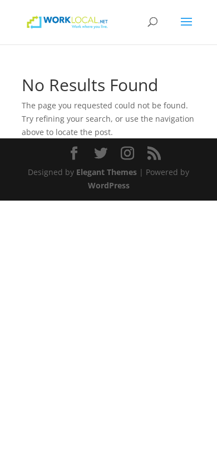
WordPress (109, 185)
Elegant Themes (106, 172)
